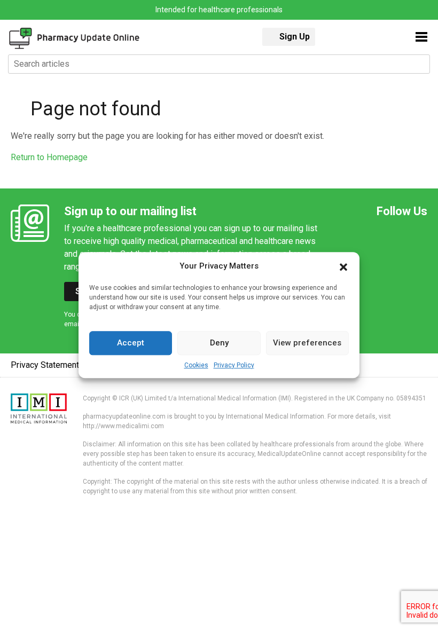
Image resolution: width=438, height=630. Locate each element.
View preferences (307, 343)
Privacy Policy (234, 365)
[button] (343, 266)
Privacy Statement (45, 365)
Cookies (196, 365)
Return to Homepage (49, 157)
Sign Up (294, 37)
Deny (219, 343)
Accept (130, 343)
